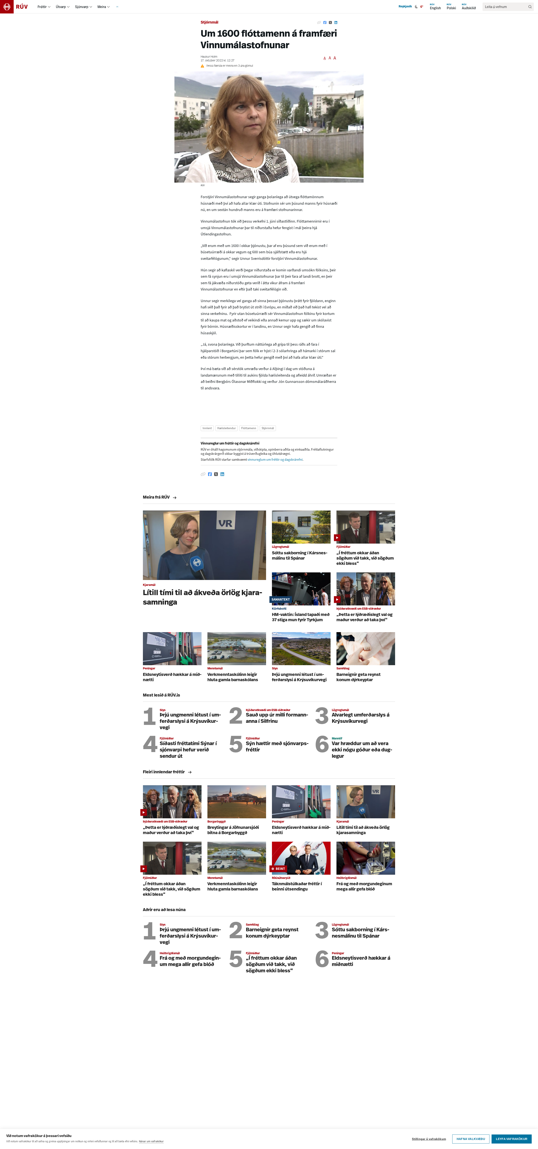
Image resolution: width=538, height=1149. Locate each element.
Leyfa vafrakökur (511, 1139)
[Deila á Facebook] (324, 22)
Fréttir (42, 6)
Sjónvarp (81, 6)
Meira (102, 6)
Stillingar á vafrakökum (429, 1139)
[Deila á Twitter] (330, 22)
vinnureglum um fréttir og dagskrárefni (275, 459)
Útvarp (61, 6)
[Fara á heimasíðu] (17, 6)
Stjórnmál (209, 23)
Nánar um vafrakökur (151, 1141)
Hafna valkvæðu (471, 1139)
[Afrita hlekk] (319, 22)
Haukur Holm (209, 56)
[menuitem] (49, 6)
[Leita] (530, 7)
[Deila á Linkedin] (335, 22)
